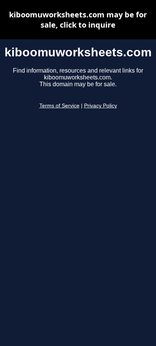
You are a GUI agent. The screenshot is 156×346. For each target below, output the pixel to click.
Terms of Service (59, 106)
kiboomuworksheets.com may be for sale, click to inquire (78, 19)
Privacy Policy (100, 106)
